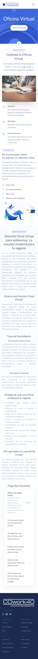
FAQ (3, 631)
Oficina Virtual (7, 644)
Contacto (5, 639)
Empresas (6, 651)
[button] (19, 502)
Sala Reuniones (8, 647)
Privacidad (25, 644)
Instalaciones (26, 631)
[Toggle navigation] (33, 4)
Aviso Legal (25, 639)
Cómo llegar (7, 627)
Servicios (24, 627)
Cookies (24, 647)
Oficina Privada (27, 623)
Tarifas (4, 623)
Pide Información (19, 28)
